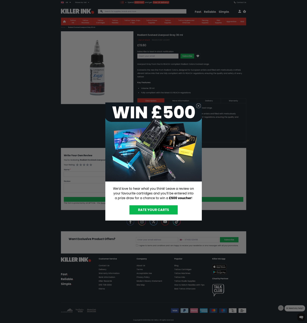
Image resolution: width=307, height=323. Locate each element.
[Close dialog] (198, 106)
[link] (153, 142)
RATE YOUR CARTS (153, 209)
